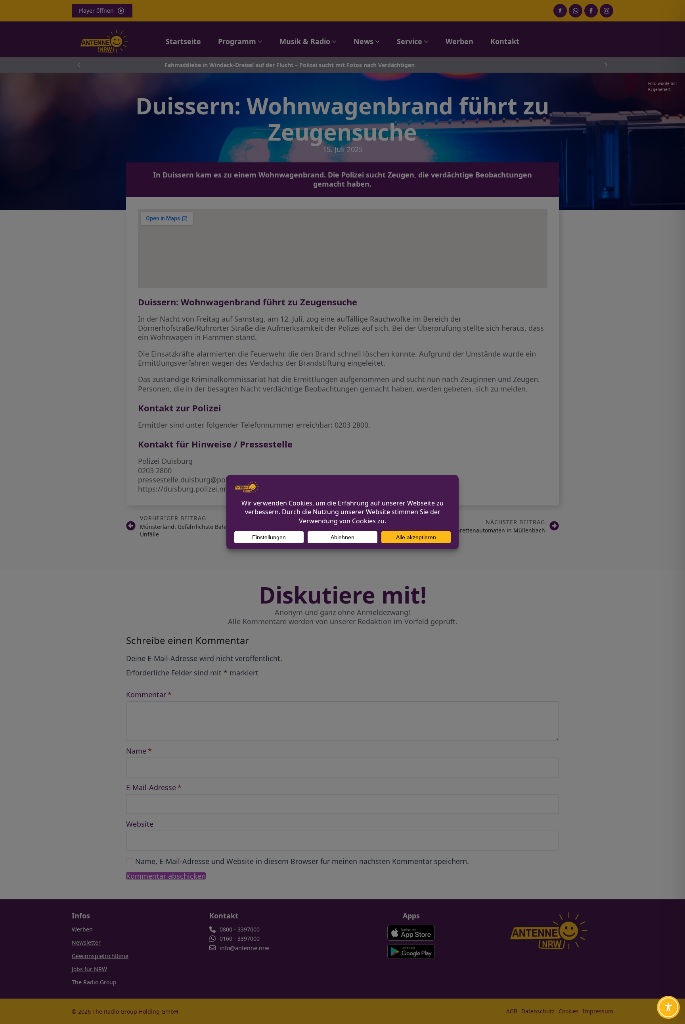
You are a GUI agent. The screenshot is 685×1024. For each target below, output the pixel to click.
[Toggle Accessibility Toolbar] (668, 1007)
